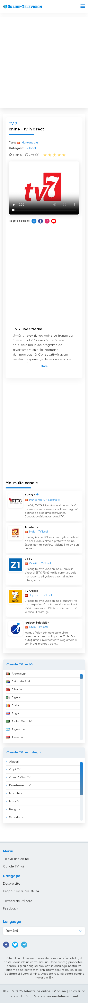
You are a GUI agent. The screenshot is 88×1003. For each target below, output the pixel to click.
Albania (17, 689)
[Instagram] (47, 221)
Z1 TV (28, 559)
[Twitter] (15, 945)
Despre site (11, 883)
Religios (14, 809)
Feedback (10, 908)
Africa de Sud (21, 681)
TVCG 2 (30, 495)
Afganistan (19, 673)
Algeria (16, 697)
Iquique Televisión (37, 622)
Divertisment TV (20, 785)
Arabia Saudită (22, 721)
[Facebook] (40, 221)
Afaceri (14, 761)
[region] (44, 706)
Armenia (17, 737)
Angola (16, 713)
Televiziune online (16, 859)
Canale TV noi (13, 866)
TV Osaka (31, 590)
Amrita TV (31, 527)
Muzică (14, 801)
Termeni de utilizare (17, 901)
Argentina (18, 729)
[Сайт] (34, 221)
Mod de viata (18, 793)
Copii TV (14, 769)
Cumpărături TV (19, 777)
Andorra (17, 705)
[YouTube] (53, 221)
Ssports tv (16, 817)
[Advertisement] (44, 61)
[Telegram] (24, 945)
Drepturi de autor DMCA (21, 891)
